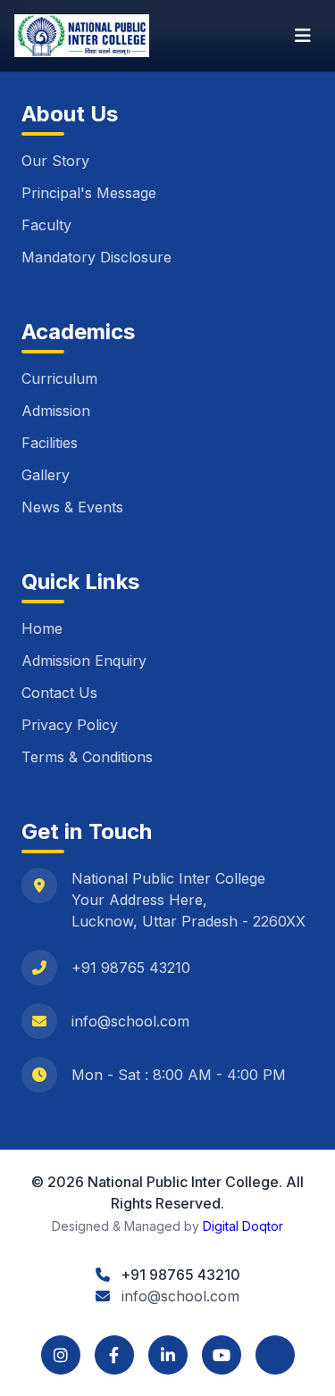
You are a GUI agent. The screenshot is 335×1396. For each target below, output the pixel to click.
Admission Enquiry (84, 660)
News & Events (72, 507)
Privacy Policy (69, 725)
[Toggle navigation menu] (303, 36)
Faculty (46, 225)
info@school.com (130, 1021)
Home (42, 628)
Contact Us (59, 693)
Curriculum (59, 378)
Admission (55, 411)
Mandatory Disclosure (96, 257)
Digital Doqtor (243, 1226)
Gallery (45, 475)
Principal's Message (88, 193)
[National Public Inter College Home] (81, 35)
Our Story (55, 161)
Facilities (49, 443)
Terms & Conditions (87, 757)
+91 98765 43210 (130, 967)
